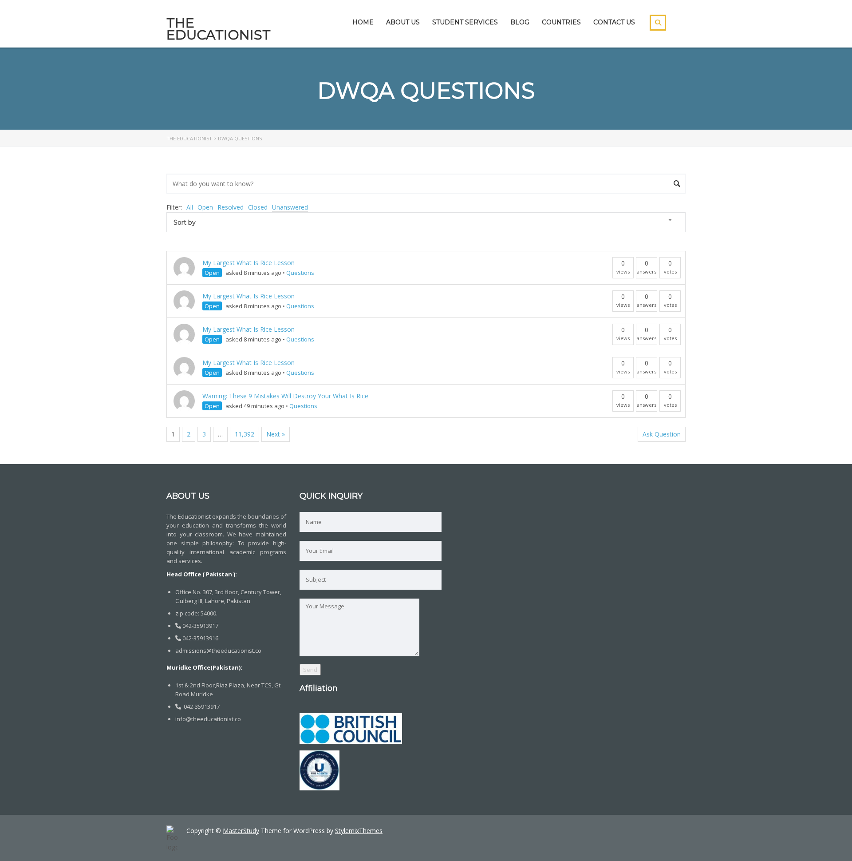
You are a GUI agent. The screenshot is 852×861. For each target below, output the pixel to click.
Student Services (465, 22)
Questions (300, 273)
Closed (258, 207)
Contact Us (614, 22)
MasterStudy (241, 830)
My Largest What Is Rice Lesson (248, 262)
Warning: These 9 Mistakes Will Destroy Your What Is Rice (285, 396)
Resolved (230, 207)
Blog (519, 22)
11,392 (244, 434)
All (189, 207)
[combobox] (426, 222)
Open (205, 207)
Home (363, 22)
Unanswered (290, 207)
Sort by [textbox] (185, 222)
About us (403, 22)
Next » (275, 434)
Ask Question (662, 434)
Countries (561, 22)
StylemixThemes (359, 830)
